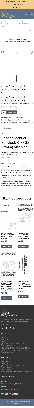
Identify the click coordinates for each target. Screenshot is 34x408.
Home (3, 22)
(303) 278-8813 (18, 4)
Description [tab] (8, 128)
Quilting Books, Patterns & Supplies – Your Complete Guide (15, 351)
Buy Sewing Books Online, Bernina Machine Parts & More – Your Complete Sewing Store (16, 348)
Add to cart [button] (7, 246)
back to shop (5, 157)
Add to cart (12, 112)
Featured (5, 364)
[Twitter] (2, 328)
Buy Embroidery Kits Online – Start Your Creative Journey (15, 344)
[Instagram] (14, 328)
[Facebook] (10, 328)
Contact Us (6, 361)
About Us (5, 339)
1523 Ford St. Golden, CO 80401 (17, 1)
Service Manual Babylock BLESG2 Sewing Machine (17, 122)
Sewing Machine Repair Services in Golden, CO (16, 371)
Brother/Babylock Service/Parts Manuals (14, 120)
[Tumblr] (6, 328)
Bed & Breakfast (7, 369)
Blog (3, 342)
